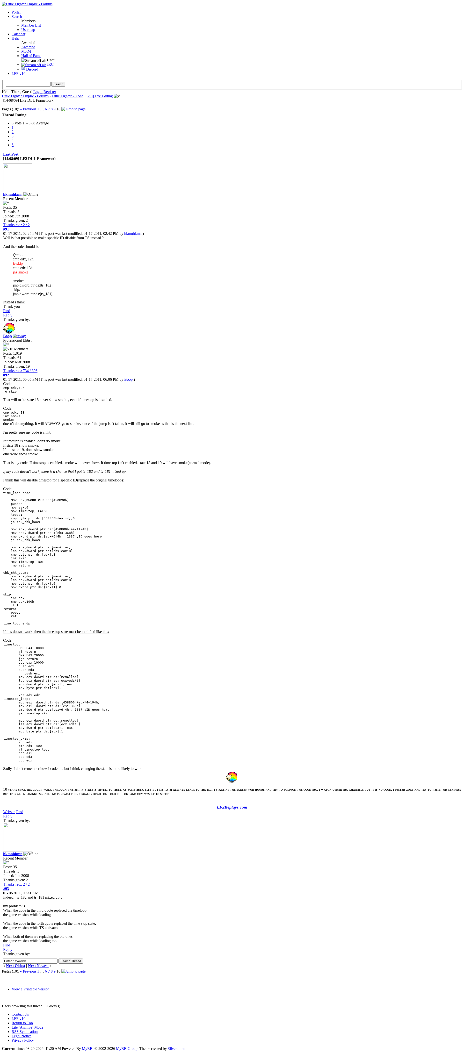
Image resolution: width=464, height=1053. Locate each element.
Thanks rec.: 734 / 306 (20, 371)
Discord (31, 69)
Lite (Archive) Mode (27, 1027)
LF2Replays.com (232, 807)
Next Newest (38, 966)
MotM (26, 51)
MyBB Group (127, 1048)
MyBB (87, 1048)
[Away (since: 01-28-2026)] (19, 336)
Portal (16, 12)
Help (15, 38)
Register (50, 92)
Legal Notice (21, 1036)
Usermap (28, 30)
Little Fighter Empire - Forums (25, 96)
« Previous (28, 109)
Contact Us (20, 1014)
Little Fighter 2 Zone (67, 96)
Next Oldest (15, 966)
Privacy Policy (23, 1040)
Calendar (18, 34)
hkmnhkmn (133, 233)
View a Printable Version (31, 989)
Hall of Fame (31, 56)
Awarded (28, 47)
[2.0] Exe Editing (100, 96)
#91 (6, 229)
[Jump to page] (73, 109)
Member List (31, 25)
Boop (128, 379)
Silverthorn (176, 1048)
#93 (6, 889)
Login (38, 92)
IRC (50, 64)
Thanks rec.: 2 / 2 (16, 225)
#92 (6, 375)
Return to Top (22, 1023)
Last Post (10, 154)
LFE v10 (18, 74)
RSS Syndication (25, 1032)
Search (17, 16)
